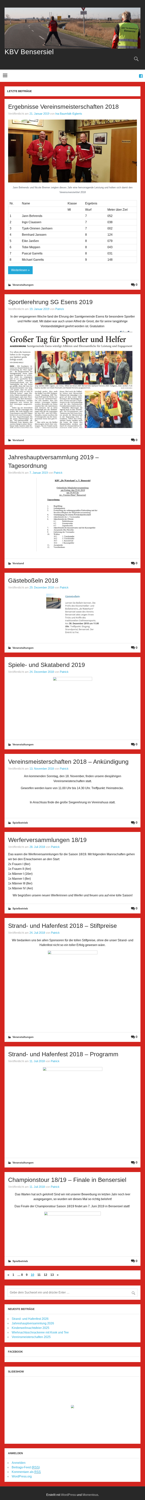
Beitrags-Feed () (26, 1467)
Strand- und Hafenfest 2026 (30, 1318)
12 (45, 1274)
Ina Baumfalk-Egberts (68, 113)
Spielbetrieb (20, 822)
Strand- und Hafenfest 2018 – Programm (63, 1054)
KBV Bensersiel (29, 52)
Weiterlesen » (20, 270)
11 (39, 1274)
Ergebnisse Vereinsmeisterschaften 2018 (63, 106)
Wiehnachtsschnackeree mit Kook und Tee (40, 1332)
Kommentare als (26, 1471)
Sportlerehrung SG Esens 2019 (50, 302)
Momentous (90, 1494)
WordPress (68, 1494)
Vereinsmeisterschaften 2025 (31, 1337)
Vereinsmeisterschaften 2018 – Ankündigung (68, 761)
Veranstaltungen (23, 284)
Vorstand (18, 440)
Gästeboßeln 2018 (33, 580)
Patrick (59, 309)
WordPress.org (22, 1476)
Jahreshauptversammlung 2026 (33, 1323)
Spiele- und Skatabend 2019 (46, 664)
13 (52, 1274)
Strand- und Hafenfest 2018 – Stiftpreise (62, 925)
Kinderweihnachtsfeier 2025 (30, 1327)
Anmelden (18, 1462)
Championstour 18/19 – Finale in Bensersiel (67, 1179)
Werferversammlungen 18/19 (47, 839)
